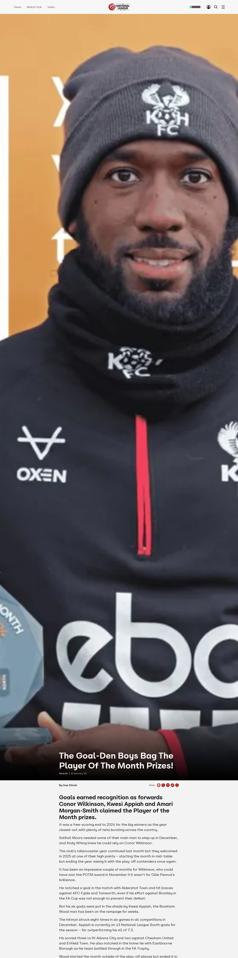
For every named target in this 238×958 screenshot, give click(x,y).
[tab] (208, 7)
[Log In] (208, 7)
